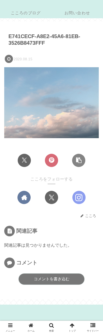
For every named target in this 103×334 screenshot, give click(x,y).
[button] (78, 160)
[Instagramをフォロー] (79, 197)
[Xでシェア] (24, 160)
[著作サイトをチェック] (24, 197)
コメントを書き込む (51, 279)
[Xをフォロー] (51, 197)
